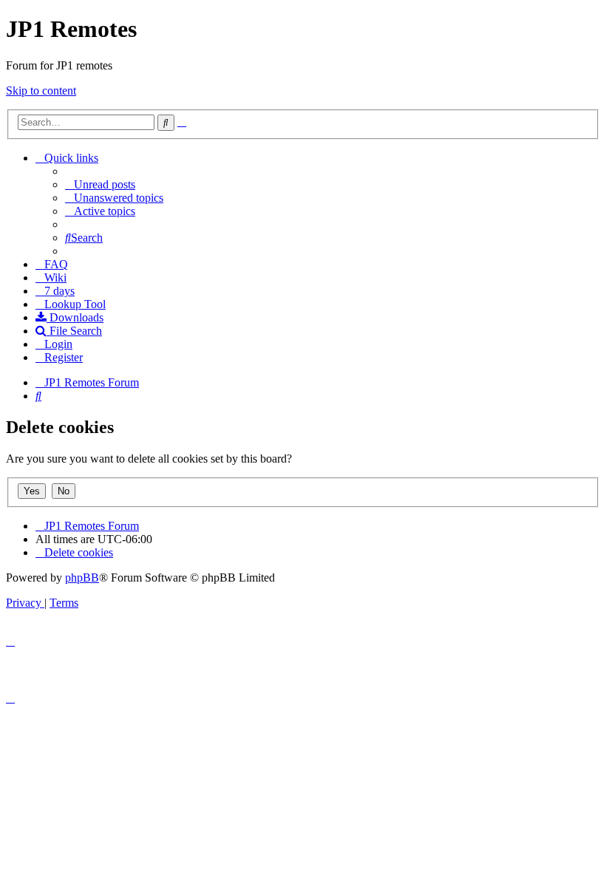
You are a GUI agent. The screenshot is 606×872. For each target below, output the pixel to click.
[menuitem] (100, 184)
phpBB (82, 577)
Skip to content (41, 90)
